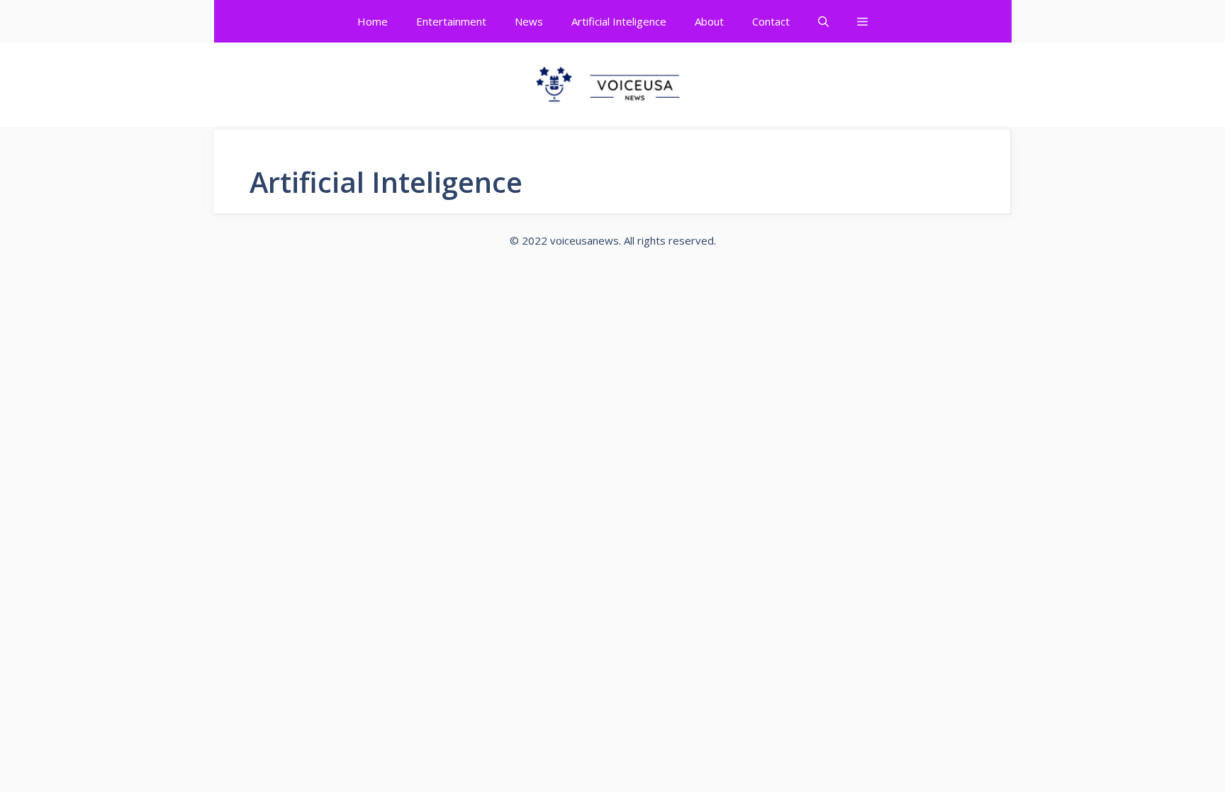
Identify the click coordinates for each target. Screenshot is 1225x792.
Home (372, 21)
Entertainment (451, 21)
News (529, 21)
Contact (771, 21)
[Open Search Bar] (823, 21)
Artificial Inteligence (618, 21)
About (709, 21)
